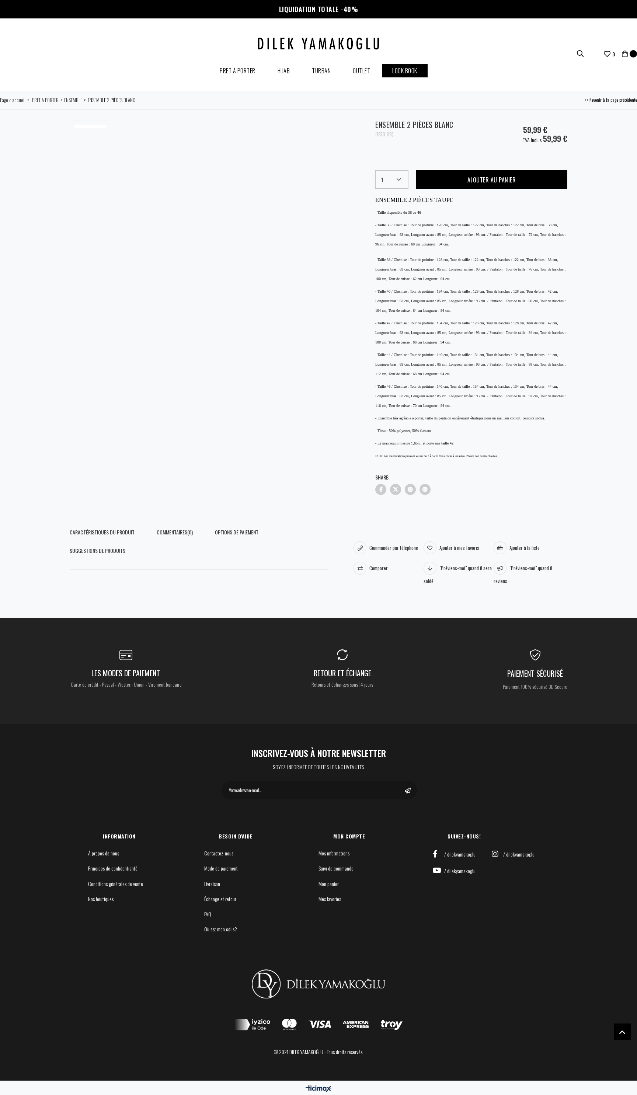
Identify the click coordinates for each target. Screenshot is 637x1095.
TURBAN (321, 70)
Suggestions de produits (97, 550)
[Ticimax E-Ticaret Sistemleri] (318, 1088)
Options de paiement (236, 532)
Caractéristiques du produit (102, 532)
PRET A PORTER (237, 70)
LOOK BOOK (404, 70)
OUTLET (361, 70)
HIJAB (284, 70)
